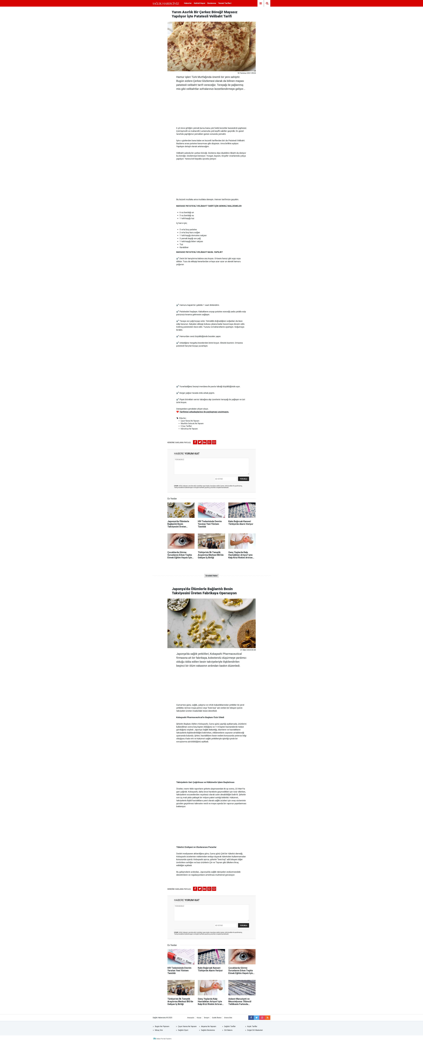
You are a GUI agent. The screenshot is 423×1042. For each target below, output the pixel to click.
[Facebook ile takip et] (251, 1017)
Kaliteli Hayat (199, 3)
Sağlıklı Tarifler (230, 1026)
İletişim (206, 1018)
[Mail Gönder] (214, 442)
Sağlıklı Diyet (183, 1030)
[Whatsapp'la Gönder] (209, 442)
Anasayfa (190, 1018)
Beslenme (211, 3)
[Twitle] (200, 442)
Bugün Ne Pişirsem (162, 1026)
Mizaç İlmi (159, 1030)
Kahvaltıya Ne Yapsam (189, 429)
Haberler (188, 3)
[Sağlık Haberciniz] (166, 3)
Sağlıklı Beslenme (208, 1030)
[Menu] (261, 3)
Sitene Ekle (228, 1018)
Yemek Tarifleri (224, 3)
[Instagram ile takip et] (262, 1017)
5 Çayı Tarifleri (186, 426)
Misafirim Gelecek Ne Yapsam (192, 423)
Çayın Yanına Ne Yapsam (190, 421)
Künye (199, 1018)
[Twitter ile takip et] (256, 1017)
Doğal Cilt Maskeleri (255, 1030)
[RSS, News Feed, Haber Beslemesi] (267, 1017)
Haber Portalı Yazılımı (163, 1039)
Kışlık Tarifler (252, 1026)
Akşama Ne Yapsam (208, 1026)
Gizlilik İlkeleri (216, 1018)
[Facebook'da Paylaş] (195, 442)
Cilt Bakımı (228, 1030)
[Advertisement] (211, 108)
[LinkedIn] (204, 442)
